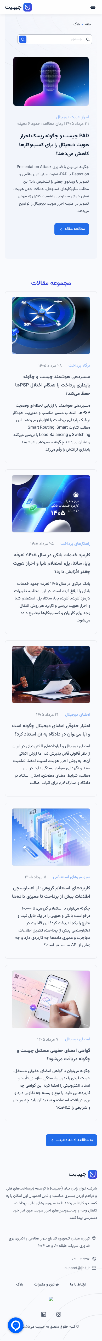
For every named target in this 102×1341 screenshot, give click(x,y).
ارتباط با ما (78, 1285)
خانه (88, 24)
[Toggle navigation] (93, 7)
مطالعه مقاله (75, 229)
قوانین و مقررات (46, 1285)
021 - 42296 (81, 1259)
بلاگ (19, 1285)
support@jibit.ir (77, 1268)
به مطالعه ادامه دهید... (74, 1140)
